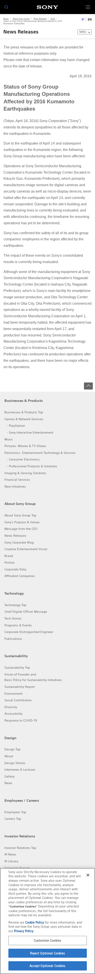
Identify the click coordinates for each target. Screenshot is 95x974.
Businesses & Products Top (23, 412)
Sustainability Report (19, 687)
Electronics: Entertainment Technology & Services (40, 453)
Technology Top (15, 605)
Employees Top (15, 812)
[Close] (88, 875)
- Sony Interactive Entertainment (30, 432)
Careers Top (12, 819)
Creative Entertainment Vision (25, 549)
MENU (82, 32)
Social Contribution (18, 700)
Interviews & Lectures (19, 770)
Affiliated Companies (19, 576)
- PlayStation (16, 426)
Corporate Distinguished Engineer (28, 632)
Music (8, 439)
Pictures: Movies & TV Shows (25, 446)
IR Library (11, 861)
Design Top (12, 749)
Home (6, 18)
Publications (13, 639)
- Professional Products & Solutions (32, 466)
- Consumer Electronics (23, 459)
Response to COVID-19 (20, 720)
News (8, 783)
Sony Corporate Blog (19, 542)
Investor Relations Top (20, 848)
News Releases (40, 18)
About (8, 756)
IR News (10, 854)
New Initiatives (15, 486)
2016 (53, 18)
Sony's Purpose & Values (22, 522)
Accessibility (13, 714)
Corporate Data (15, 569)
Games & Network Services (23, 419)
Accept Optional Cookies (48, 966)
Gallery (9, 776)
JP (82, 19)
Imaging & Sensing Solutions (25, 473)
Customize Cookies (47, 940)
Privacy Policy (23, 931)
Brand (8, 556)
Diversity (10, 707)
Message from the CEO (21, 529)
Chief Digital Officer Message (25, 612)
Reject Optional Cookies (47, 953)
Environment (13, 694)
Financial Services (17, 480)
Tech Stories (13, 618)
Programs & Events (18, 625)
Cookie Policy (34, 922)
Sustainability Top (17, 668)
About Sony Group (21, 18)
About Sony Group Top (20, 515)
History (9, 562)
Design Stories (14, 763)
